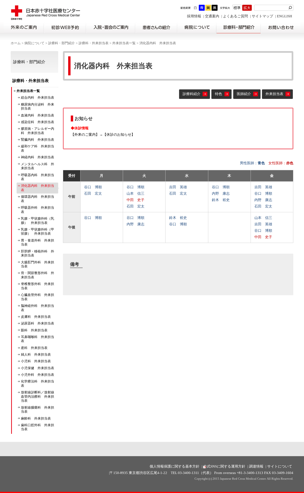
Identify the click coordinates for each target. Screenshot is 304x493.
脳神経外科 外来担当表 (37, 308)
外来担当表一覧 (124, 43)
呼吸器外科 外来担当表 (37, 210)
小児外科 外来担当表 (37, 375)
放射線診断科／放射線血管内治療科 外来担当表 (37, 396)
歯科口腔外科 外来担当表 (37, 427)
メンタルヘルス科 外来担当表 (37, 166)
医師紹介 (244, 94)
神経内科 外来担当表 (37, 157)
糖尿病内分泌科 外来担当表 (37, 107)
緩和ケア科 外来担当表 (37, 148)
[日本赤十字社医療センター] (46, 18)
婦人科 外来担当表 (36, 354)
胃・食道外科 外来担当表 (37, 242)
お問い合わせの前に (280, 27)
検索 (291, 8)
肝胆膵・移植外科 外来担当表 (37, 253)
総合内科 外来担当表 (37, 97)
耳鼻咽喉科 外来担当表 (37, 339)
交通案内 (212, 16)
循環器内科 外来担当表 (37, 199)
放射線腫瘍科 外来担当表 (37, 410)
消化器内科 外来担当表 (37, 188)
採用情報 (194, 16)
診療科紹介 (191, 94)
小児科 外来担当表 (36, 361)
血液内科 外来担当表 (37, 115)
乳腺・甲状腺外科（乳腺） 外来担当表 (37, 221)
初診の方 (64, 27)
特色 (218, 94)
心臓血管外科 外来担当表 (37, 297)
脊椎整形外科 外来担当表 (37, 286)
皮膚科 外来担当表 (36, 317)
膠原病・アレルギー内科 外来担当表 (37, 131)
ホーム (16, 43)
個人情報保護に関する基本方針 (175, 466)
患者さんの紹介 (156, 27)
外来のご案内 (23, 27)
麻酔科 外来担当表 (36, 418)
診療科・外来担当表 (94, 43)
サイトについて (279, 466)
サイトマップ (262, 16)
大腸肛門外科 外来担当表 (37, 264)
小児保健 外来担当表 (37, 368)
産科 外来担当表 (34, 348)
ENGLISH (284, 16)
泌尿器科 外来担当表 (37, 323)
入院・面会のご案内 (110, 27)
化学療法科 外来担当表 (37, 383)
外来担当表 (274, 94)
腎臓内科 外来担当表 (37, 139)
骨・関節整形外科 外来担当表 (37, 275)
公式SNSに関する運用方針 (224, 466)
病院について (196, 27)
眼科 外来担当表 (34, 330)
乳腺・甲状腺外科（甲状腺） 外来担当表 (37, 232)
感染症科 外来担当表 (37, 122)
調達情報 (256, 466)
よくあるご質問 (235, 16)
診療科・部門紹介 (238, 27)
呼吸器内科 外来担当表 (37, 177)
